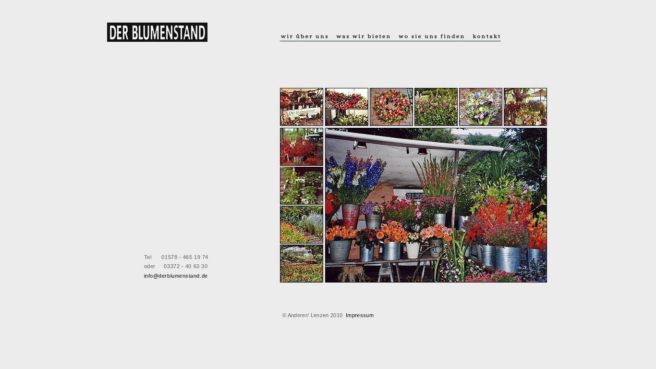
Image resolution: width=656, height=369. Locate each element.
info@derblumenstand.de (176, 276)
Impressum (360, 315)
